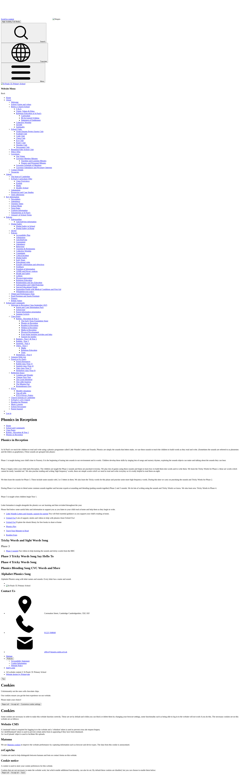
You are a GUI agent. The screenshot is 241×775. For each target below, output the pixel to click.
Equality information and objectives (30, 264)
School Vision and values (21, 104)
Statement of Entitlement (31, 120)
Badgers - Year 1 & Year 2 (26, 339)
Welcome (14, 102)
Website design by (18, 674)
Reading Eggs (11, 535)
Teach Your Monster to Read (17, 531)
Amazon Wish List (18, 357)
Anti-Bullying (21, 240)
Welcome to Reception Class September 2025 (29, 305)
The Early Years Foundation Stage (34, 321)
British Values (16, 301)
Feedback (20, 267)
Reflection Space (17, 373)
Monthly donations (23, 391)
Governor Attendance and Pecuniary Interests (34, 168)
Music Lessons (17, 404)
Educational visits (23, 262)
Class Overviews (22, 181)
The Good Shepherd (24, 379)
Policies (9, 217)
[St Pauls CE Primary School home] (13, 84)
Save (23, 773)
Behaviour (20, 246)
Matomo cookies (13, 745)
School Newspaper (18, 407)
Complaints (20, 253)
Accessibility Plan (23, 235)
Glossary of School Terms (21, 215)
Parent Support (17, 409)
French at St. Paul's (18, 359)
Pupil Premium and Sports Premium (25, 296)
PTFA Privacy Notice (24, 395)
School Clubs (16, 129)
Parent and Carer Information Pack (30, 307)
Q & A (18, 109)
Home (8, 98)
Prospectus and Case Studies (22, 192)
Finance (14, 298)
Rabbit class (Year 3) (24, 364)
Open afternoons (17, 195)
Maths (18, 186)
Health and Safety (23, 273)
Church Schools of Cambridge (23, 398)
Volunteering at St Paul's (20, 213)
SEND (13, 231)
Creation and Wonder (24, 375)
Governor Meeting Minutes (27, 158)
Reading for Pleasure (19, 402)
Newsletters (15, 199)
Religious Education (24, 280)
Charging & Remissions (25, 249)
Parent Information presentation (28, 312)
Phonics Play (11, 526)
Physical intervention (24, 278)
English (19, 183)
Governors (15, 154)
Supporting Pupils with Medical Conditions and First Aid (38, 289)
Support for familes (28, 337)
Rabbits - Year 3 (22, 341)
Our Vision (20, 156)
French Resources (23, 361)
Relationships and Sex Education (29, 283)
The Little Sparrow (23, 382)
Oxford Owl (11, 518)
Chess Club (20, 138)
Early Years (20, 260)
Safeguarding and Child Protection (29, 285)
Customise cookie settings (30, 704)
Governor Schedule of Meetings (28, 165)
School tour (20, 310)
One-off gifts (21, 393)
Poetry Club (21, 143)
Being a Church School (20, 107)
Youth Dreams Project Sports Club (29, 131)
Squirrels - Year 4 (23, 343)
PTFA (13, 389)
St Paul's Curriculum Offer (21, 179)
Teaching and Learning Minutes (33, 161)
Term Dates (15, 208)
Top (3, 679)
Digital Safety (16, 224)
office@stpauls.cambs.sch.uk (55, 652)
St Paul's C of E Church (20, 400)
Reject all (5, 704)
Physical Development (30, 332)
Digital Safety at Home (25, 228)
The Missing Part (23, 384)
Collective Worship (23, 122)
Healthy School (22, 188)
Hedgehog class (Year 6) (26, 370)
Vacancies (15, 172)
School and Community (15, 303)
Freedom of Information (25, 269)
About (8, 100)
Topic (23, 352)
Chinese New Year (23, 377)
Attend (8, 174)
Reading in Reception (29, 325)
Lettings (19, 276)
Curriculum (25, 116)
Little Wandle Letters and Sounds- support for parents (27, 514)
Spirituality (20, 127)
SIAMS (19, 125)
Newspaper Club (22, 147)
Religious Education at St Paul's (28, 113)
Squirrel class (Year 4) (25, 366)
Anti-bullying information (26, 222)
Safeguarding (16, 219)
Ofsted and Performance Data (23, 294)
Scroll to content (7, 19)
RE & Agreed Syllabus (30, 118)
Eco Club (20, 140)
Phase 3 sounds (12, 551)
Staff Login (10, 668)
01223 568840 (50, 633)
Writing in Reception (29, 328)
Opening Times (17, 204)
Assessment (20, 242)
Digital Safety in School (25, 226)
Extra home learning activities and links (36, 334)
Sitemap (9, 656)
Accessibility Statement (20, 661)
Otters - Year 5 (21, 346)
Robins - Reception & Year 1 (27, 319)
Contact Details (17, 170)
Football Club (21, 134)
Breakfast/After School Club (22, 149)
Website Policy (17, 666)
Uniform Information (19, 210)
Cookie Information (19, 663)
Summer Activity (22, 314)
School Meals (16, 206)
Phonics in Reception (29, 323)
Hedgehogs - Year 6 (24, 355)
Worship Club (21, 145)
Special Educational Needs (26, 287)
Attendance (15, 201)
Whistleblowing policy (25, 292)
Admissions (15, 190)
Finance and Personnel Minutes (33, 163)
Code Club (20, 136)
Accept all (15, 704)
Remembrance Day (23, 386)
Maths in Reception (29, 330)
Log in (8, 413)
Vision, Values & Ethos (25, 111)
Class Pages (15, 316)
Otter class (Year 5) (23, 368)
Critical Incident (22, 255)
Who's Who (15, 152)
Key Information (12, 197)
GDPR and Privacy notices (27, 271)
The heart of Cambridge (20, 177)
